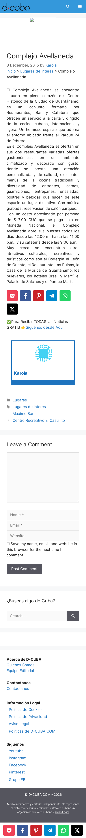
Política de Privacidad (28, 716)
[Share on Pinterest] (38, 295)
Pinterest (17, 772)
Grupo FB (17, 779)
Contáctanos (18, 688)
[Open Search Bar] (68, 6)
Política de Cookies (26, 709)
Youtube (16, 751)
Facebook (17, 765)
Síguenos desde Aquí (45, 327)
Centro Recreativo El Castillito (39, 420)
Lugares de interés (37, 71)
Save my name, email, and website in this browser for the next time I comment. (42, 549)
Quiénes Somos (20, 665)
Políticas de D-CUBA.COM (32, 731)
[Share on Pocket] (12, 295)
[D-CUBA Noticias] (16, 6)
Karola (21, 373)
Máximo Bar (23, 413)
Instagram (17, 758)
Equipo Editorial (20, 670)
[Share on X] (12, 309)
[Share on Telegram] (51, 295)
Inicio (11, 71)
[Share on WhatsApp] (65, 295)
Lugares (20, 400)
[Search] (73, 616)
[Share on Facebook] (25, 295)
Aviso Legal (19, 723)
